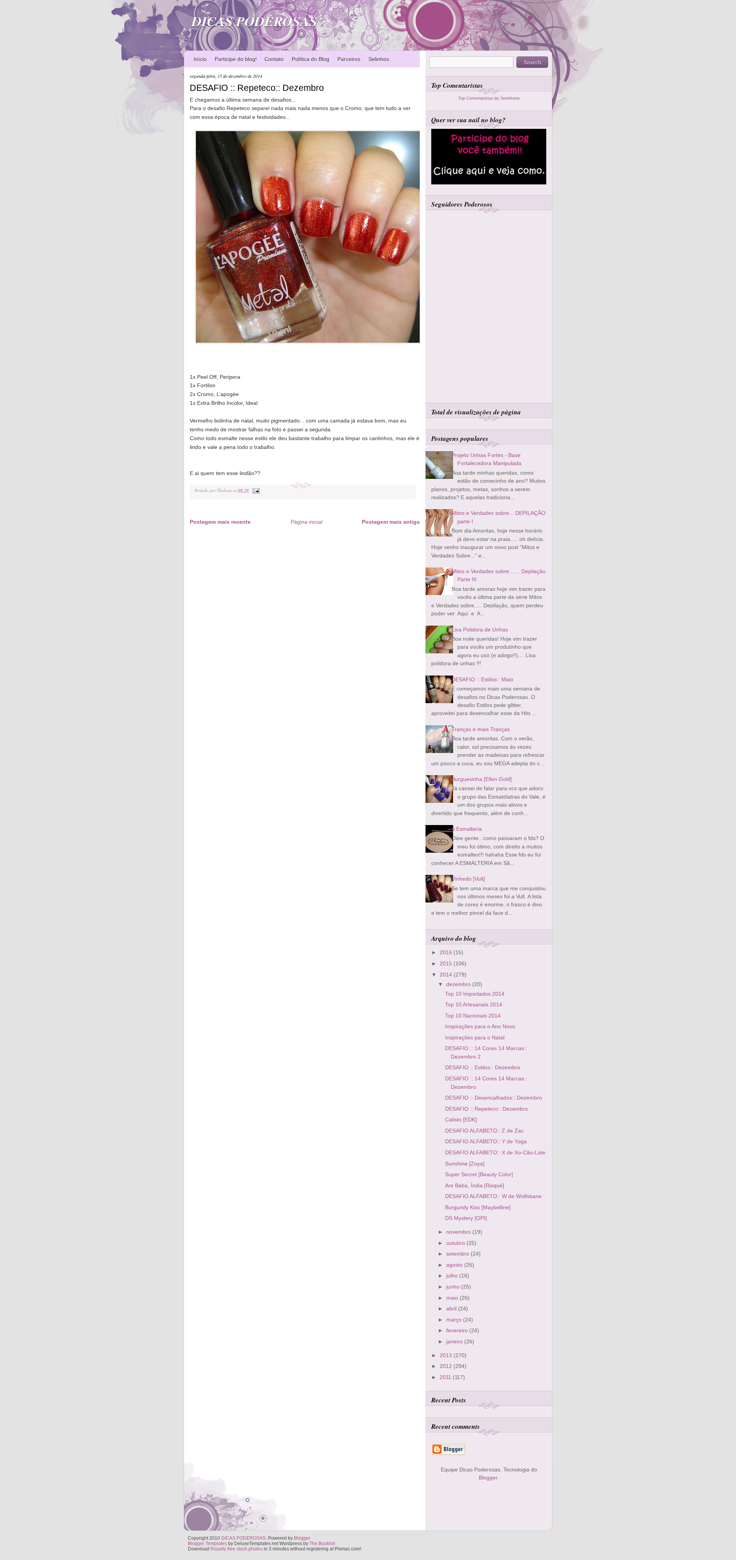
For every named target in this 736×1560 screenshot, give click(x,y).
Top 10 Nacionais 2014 (473, 1016)
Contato (274, 59)
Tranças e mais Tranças (481, 729)
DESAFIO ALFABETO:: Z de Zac (484, 1131)
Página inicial (306, 522)
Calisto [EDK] (461, 1119)
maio (453, 1298)
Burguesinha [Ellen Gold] (482, 779)
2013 (446, 1355)
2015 (446, 963)
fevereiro (457, 1330)
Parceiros (348, 59)
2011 (446, 1377)
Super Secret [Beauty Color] (479, 1174)
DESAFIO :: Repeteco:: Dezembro (257, 88)
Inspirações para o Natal (474, 1037)
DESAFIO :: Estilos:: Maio (482, 679)
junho (453, 1287)
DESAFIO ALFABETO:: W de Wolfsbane (493, 1196)
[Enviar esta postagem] (255, 490)
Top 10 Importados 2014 (474, 994)
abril (452, 1308)
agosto (455, 1265)
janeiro (455, 1341)
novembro (459, 1232)
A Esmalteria (467, 829)
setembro (458, 1254)
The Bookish (322, 1543)
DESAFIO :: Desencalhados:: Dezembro (493, 1098)
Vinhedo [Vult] (468, 879)
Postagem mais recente (220, 522)
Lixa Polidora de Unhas (480, 629)
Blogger (488, 1478)
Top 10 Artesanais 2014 (473, 1004)
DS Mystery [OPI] (466, 1218)
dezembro (459, 984)
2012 (446, 1366)
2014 (446, 975)
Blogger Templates (207, 1543)
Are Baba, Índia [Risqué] (474, 1185)
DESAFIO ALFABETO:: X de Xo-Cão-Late (495, 1152)
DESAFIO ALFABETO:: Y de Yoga (486, 1141)
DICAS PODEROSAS (254, 21)
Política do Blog (310, 59)
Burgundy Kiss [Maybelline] (478, 1207)
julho (452, 1275)
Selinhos (378, 59)
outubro (456, 1243)
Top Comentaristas (475, 98)
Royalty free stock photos (236, 1549)
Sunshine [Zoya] (465, 1164)
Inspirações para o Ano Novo (480, 1026)
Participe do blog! (236, 59)
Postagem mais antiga (391, 522)
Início (200, 59)
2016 (446, 952)
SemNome (510, 98)
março (454, 1320)
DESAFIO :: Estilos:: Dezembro (482, 1067)
